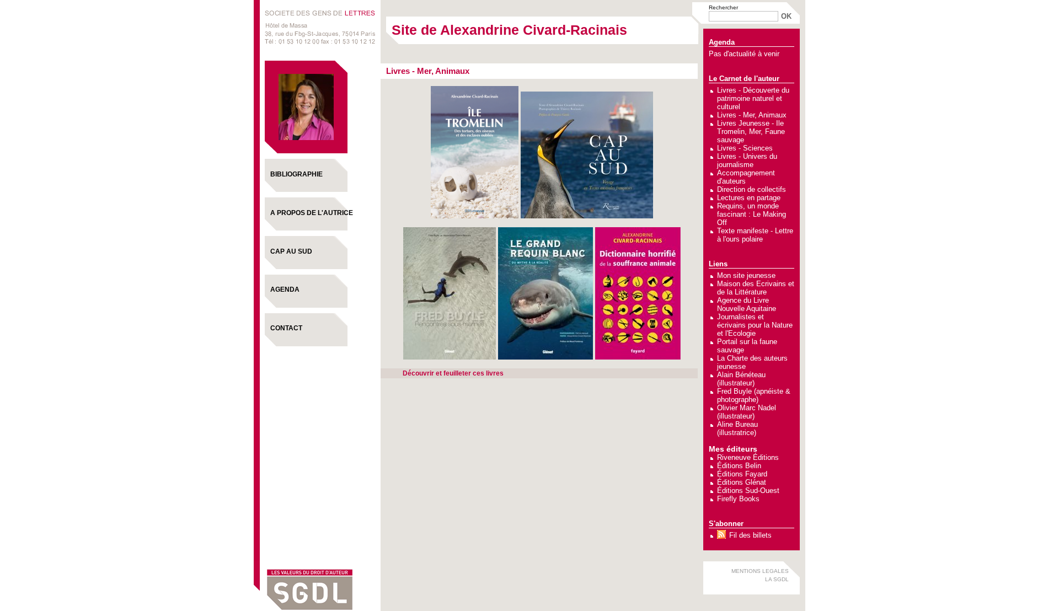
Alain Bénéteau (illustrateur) (741, 379)
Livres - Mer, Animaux (752, 115)
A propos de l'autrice (311, 213)
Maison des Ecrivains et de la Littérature (755, 288)
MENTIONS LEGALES (760, 571)
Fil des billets (750, 535)
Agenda (284, 289)
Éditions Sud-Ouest (748, 490)
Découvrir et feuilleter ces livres (453, 373)
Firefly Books (738, 499)
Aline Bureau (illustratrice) (737, 428)
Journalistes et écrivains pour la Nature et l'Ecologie (755, 325)
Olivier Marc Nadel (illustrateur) (746, 412)
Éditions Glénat (741, 482)
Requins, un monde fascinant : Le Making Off (751, 214)
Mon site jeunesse (746, 275)
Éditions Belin (739, 466)
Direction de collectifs (751, 189)
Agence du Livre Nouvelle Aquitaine (746, 304)
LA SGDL (777, 579)
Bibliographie (296, 174)
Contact (286, 328)
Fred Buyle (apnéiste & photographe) (753, 395)
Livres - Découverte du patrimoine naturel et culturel (753, 98)
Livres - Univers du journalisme (747, 160)
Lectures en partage (748, 198)
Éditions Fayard (742, 474)
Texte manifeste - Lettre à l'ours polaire (755, 235)
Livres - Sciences (745, 148)
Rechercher (723, 7)
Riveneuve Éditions (748, 457)
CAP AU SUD (291, 251)
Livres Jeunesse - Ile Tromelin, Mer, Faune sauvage (751, 131)
